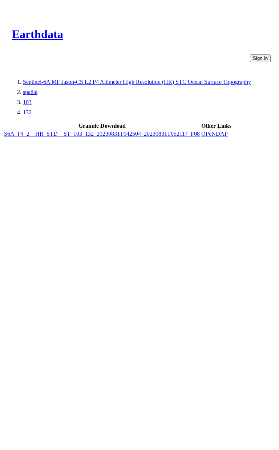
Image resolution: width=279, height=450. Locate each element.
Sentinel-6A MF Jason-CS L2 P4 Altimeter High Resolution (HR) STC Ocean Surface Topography (137, 82)
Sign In (260, 58)
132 (27, 112)
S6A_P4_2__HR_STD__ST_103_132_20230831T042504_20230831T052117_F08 (102, 134)
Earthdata (37, 34)
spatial (30, 92)
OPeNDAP (214, 134)
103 (27, 102)
